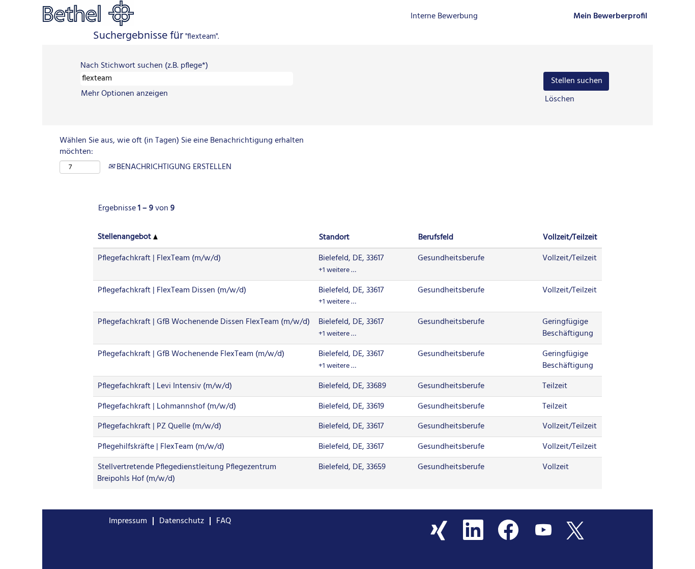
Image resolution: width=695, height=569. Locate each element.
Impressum (128, 521)
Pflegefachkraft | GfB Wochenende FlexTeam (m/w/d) (191, 354)
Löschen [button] (559, 99)
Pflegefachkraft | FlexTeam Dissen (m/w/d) (172, 290)
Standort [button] (334, 237)
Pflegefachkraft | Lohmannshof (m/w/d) (167, 406)
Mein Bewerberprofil (610, 16)
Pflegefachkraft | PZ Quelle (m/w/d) (159, 426)
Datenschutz (181, 521)
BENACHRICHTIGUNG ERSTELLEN (172, 167)
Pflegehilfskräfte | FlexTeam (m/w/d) (161, 446)
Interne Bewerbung (444, 16)
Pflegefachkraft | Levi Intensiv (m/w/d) (165, 386)
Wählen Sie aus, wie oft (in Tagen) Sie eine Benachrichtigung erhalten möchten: (182, 146)
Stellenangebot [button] (125, 237)
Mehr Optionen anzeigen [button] (124, 93)
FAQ (223, 521)
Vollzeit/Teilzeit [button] (570, 237)
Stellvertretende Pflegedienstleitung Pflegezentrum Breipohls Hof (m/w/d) (186, 472)
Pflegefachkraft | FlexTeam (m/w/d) (159, 258)
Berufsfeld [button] (435, 237)
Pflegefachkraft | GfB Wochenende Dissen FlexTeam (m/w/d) (204, 322)
